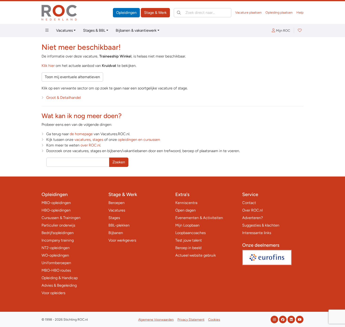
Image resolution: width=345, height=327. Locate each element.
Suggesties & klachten (260, 225)
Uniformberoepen (56, 263)
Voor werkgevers (122, 240)
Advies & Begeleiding (59, 285)
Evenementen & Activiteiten (199, 217)
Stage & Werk (155, 12)
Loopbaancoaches (190, 233)
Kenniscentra (186, 202)
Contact (249, 202)
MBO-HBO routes (56, 270)
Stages (114, 217)
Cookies (214, 320)
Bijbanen (115, 233)
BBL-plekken (119, 225)
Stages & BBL (94, 30)
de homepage (81, 134)
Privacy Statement (190, 320)
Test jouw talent (188, 240)
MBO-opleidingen (56, 202)
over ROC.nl (90, 145)
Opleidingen (126, 12)
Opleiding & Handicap (60, 278)
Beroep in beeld (188, 248)
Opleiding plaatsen (279, 13)
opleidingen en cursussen (139, 139)
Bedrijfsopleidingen (58, 233)
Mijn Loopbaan (187, 225)
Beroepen (116, 202)
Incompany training (58, 240)
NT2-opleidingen (56, 248)
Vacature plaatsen (248, 13)
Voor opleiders (53, 293)
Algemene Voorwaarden (156, 320)
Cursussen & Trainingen (61, 217)
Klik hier (48, 65)
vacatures (82, 139)
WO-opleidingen (55, 255)
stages (97, 139)
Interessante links (256, 233)
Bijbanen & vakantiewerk (136, 30)
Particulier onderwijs (58, 225)
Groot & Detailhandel (63, 97)
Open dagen (185, 210)
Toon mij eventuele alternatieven (72, 77)
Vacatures (64, 30)
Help (299, 13)
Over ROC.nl (252, 210)
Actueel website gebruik (195, 255)
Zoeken (118, 162)
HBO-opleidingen (56, 210)
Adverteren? (252, 217)
